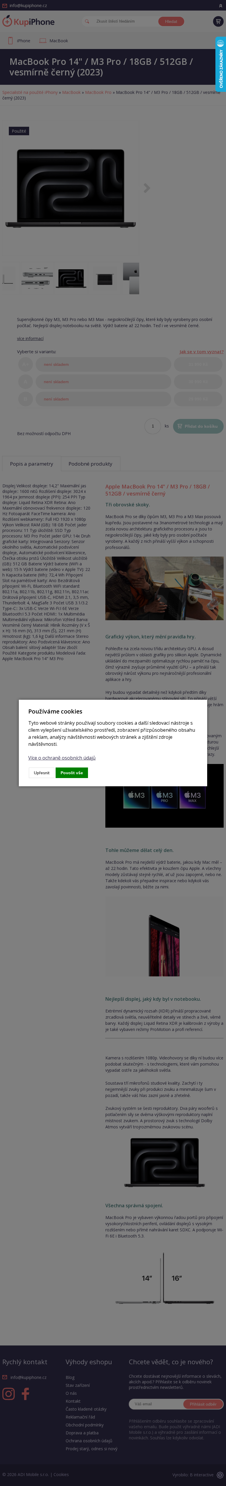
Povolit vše (72, 772)
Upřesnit (41, 772)
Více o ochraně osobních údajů (62, 758)
